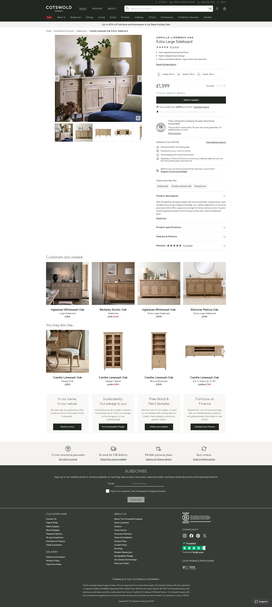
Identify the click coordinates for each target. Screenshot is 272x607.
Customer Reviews (123, 534)
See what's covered (68, 459)
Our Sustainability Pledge (113, 427)
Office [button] (152, 17)
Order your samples (159, 427)
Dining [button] (89, 17)
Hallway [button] (139, 17)
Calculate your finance (205, 427)
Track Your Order (53, 564)
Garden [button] (208, 17)
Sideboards (81, 31)
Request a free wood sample (174, 171)
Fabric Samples (52, 526)
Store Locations (121, 523)
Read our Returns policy (204, 459)
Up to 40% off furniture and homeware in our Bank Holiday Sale (136, 24)
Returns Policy (53, 561)
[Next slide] (223, 283)
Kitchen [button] (125, 17)
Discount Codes (121, 563)
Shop (82, 8)
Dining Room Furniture (64, 31)
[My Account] (217, 8)
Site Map (118, 549)
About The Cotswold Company (128, 519)
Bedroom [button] (76, 17)
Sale (49, 17)
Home (48, 31)
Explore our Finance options (159, 459)
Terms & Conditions (123, 537)
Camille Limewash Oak (181, 186)
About (112, 8)
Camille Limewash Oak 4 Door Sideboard (108, 31)
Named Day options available (113, 459)
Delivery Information (55, 557)
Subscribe (136, 499)
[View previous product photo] (57, 78)
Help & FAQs (52, 523)
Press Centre (120, 530)
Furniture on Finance (55, 541)
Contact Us (51, 519)
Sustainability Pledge (123, 556)
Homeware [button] (167, 17)
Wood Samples (53, 530)
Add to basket (191, 100)
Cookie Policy (120, 545)
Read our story (67, 427)
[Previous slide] (48, 283)
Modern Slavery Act (123, 552)
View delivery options (216, 142)
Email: (111, 483)
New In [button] (61, 17)
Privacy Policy (120, 541)
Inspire (97, 8)
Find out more (174, 133)
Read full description (166, 64)
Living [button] (101, 17)
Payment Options (54, 534)
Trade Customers (54, 545)
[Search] (210, 8)
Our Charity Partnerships (125, 560)
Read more (161, 218)
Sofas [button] (113, 17)
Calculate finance (201, 107)
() (174, 47)
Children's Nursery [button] (188, 17)
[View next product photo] (139, 78)
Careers (118, 526)
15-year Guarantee (54, 537)
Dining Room (200, 186)
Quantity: (210, 86)
